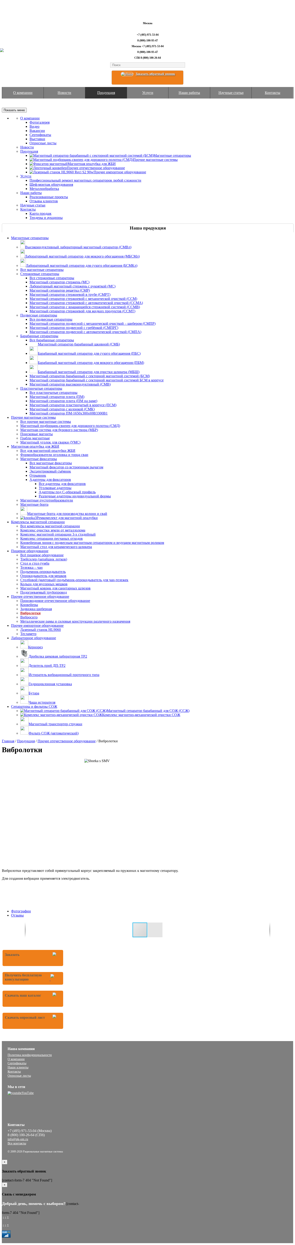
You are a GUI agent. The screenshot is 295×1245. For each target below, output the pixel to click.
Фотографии (21, 911)
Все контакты (17, 1143)
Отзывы (17, 915)
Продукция (26, 741)
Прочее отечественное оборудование (67, 741)
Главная (8, 741)
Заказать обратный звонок (155, 74)
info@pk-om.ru (18, 1139)
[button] (155, 930)
